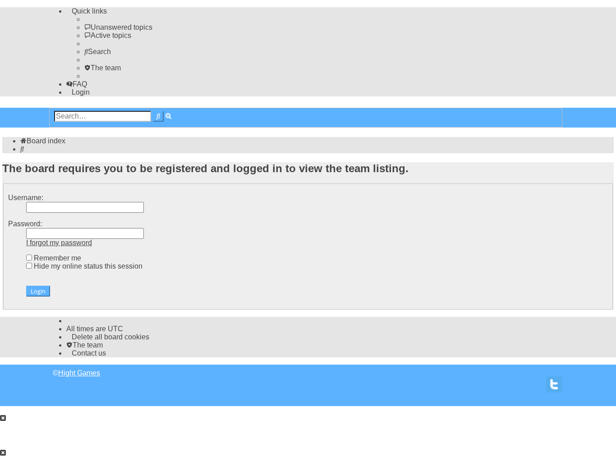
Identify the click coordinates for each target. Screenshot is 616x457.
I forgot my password (59, 243)
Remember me (56, 258)
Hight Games (79, 373)
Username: (25, 197)
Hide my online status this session (87, 266)
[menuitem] (118, 27)
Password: (25, 224)
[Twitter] (554, 387)
